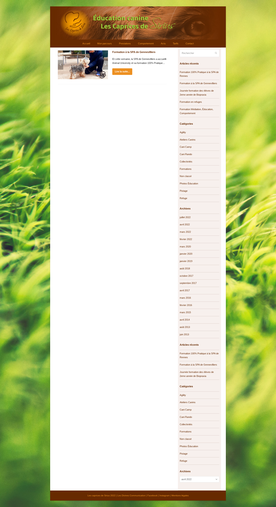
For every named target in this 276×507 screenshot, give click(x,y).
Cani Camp (186, 146)
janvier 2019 (186, 261)
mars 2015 (185, 312)
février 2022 (186, 239)
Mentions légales (180, 495)
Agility (183, 132)
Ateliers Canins (187, 139)
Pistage (184, 190)
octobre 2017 (186, 275)
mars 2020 (185, 246)
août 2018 (185, 268)
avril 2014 (185, 319)
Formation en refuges (191, 102)
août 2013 (185, 327)
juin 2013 (184, 334)
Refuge (183, 198)
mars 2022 (185, 231)
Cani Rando (186, 154)
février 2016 (186, 305)
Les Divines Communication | (132, 495)
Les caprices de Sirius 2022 (101, 495)
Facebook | (153, 495)
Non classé (186, 176)
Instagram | (165, 495)
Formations (186, 169)
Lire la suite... (122, 71)
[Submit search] (216, 53)
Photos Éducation (189, 183)
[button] (60, 65)
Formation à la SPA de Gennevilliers (133, 52)
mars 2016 (185, 297)
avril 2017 (185, 290)
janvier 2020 (186, 253)
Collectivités (186, 161)
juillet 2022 (185, 217)
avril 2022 (185, 224)
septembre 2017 (188, 283)
